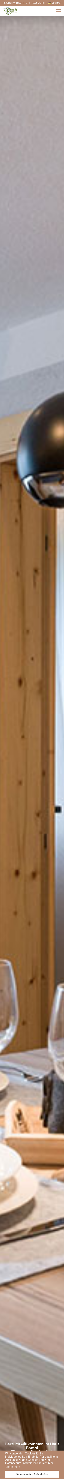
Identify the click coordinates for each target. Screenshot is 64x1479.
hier (50, 1463)
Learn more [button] (13, 1466)
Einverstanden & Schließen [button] (32, 1474)
